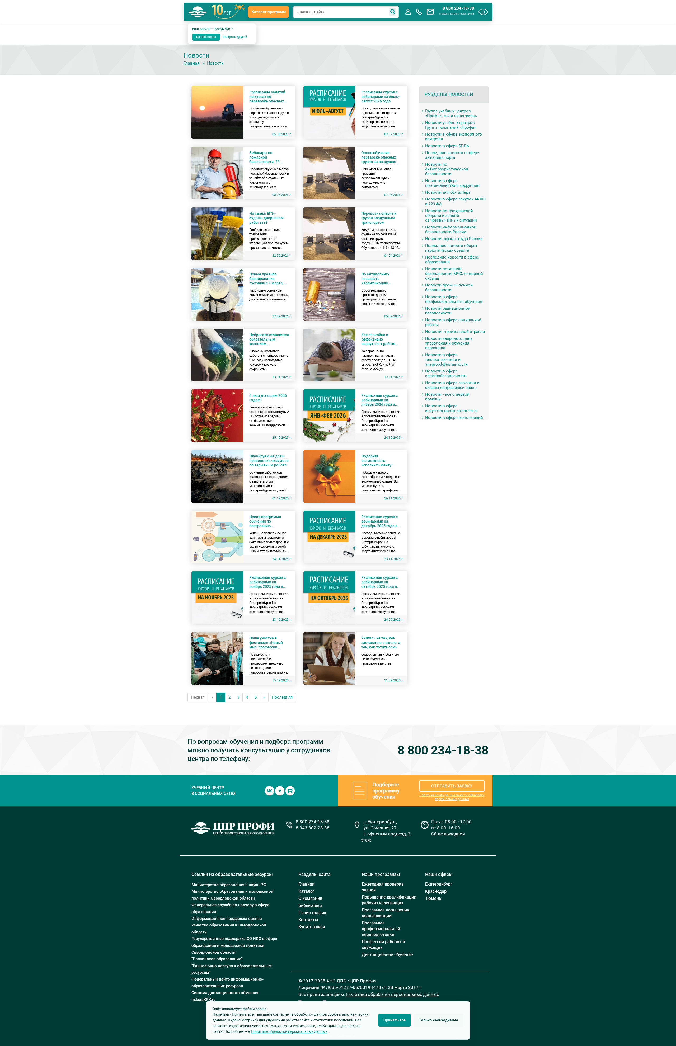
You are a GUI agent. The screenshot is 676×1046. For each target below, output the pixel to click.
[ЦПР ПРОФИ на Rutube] (290, 790)
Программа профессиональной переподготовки (381, 928)
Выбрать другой (235, 37)
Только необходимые (438, 1020)
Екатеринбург (438, 884)
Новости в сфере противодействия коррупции (452, 183)
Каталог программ (268, 11)
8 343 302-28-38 (313, 827)
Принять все (394, 1020)
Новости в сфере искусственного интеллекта (451, 408)
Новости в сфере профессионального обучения (453, 299)
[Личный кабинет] (408, 12)
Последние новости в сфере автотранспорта (452, 155)
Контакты (308, 919)
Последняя (282, 697)
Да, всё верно (206, 37)
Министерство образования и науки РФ (228, 884)
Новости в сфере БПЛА (447, 146)
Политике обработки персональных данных (289, 1031)
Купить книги (311, 926)
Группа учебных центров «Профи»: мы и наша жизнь (451, 113)
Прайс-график (312, 912)
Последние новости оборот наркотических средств (451, 248)
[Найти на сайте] (392, 12)
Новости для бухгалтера (447, 192)
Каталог (306, 891)
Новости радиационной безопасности (447, 311)
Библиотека (310, 905)
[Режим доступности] (483, 12)
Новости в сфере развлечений (454, 417)
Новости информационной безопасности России (450, 229)
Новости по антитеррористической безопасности (446, 169)
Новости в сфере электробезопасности (446, 373)
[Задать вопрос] (430, 12)
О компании (310, 898)
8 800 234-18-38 (458, 8)
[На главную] (198, 12)
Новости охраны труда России (454, 238)
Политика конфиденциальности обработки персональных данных (452, 797)
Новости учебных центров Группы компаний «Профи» (450, 125)
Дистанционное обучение (387, 954)
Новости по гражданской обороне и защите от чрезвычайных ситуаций (451, 215)
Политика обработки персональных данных (392, 994)
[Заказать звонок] (419, 12)
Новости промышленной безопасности (449, 287)
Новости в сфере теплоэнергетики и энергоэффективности (446, 359)
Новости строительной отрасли (455, 331)
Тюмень (433, 898)
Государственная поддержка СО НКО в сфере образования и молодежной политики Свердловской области (234, 945)
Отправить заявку (451, 786)
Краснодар (436, 891)
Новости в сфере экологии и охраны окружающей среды (452, 385)
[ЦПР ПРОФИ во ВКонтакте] (269, 790)
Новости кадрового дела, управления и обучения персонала (449, 343)
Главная (192, 63)
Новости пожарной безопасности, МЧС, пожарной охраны (454, 273)
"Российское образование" (216, 959)
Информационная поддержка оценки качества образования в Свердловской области (228, 925)
